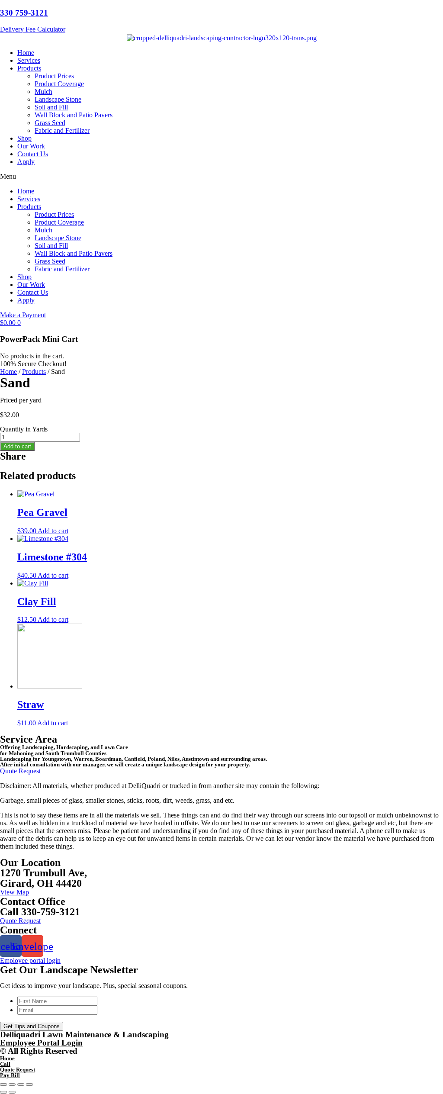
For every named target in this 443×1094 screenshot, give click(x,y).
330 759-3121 (24, 12)
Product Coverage (59, 83)
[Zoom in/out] (29, 1084)
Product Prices (54, 76)
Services (28, 60)
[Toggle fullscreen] (20, 1084)
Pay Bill (10, 1075)
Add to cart (17, 446)
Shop (24, 138)
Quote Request (17, 1069)
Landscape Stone (58, 99)
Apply (26, 161)
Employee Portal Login (41, 1042)
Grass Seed (50, 122)
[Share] (12, 1084)
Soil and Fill (51, 107)
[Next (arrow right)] (12, 1092)
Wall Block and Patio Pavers (73, 115)
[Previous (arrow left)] (3, 1092)
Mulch (43, 91)
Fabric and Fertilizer (62, 130)
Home (25, 52)
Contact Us (32, 154)
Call (5, 1064)
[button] (221, 176)
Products (29, 68)
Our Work (31, 146)
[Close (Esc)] (3, 1084)
